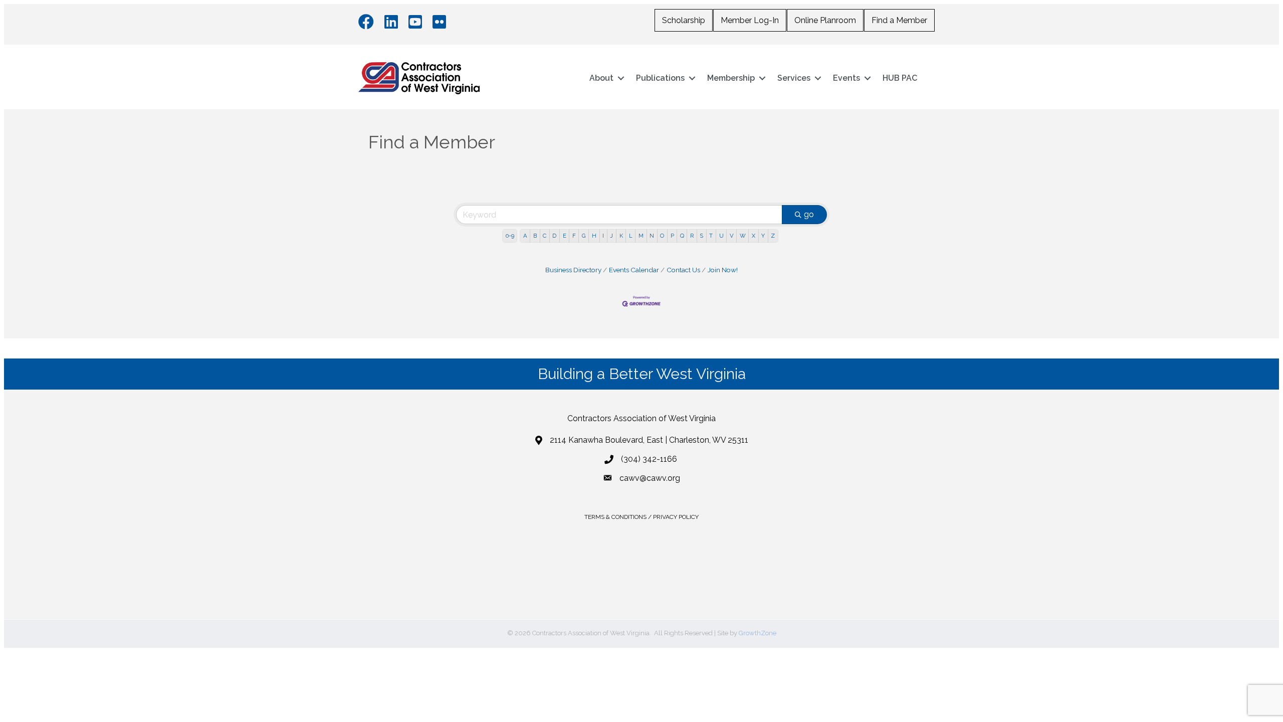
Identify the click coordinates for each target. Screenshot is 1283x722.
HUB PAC (900, 78)
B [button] (535, 235)
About (601, 78)
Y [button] (763, 235)
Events (846, 78)
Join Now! (723, 270)
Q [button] (682, 235)
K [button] (621, 235)
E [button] (564, 235)
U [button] (721, 235)
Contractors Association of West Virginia (641, 418)
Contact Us (683, 270)
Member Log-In (750, 20)
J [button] (611, 235)
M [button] (641, 235)
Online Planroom (825, 20)
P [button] (672, 235)
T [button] (711, 235)
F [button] (574, 235)
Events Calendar (634, 270)
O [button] (662, 235)
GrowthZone (757, 633)
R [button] (692, 235)
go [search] (809, 214)
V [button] (732, 235)
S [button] (701, 235)
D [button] (554, 235)
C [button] (544, 235)
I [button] (603, 235)
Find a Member (899, 20)
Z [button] (773, 235)
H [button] (594, 235)
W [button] (743, 235)
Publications (660, 78)
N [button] (652, 235)
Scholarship (683, 20)
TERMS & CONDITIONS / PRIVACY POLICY (641, 516)
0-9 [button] (510, 235)
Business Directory (573, 270)
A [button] (525, 235)
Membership (731, 78)
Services (793, 78)
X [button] (753, 235)
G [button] (584, 235)
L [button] (630, 235)
